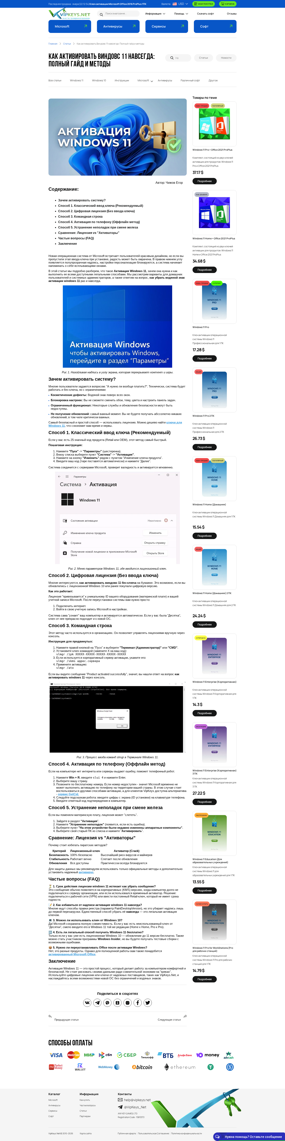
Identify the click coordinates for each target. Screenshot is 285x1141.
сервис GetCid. (68, 794)
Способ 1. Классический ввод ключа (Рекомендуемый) (100, 205)
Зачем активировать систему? (82, 200)
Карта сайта (86, 1133)
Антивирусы (112, 26)
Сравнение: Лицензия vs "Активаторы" (88, 232)
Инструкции (122, 80)
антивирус (86, 872)
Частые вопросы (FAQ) (76, 238)
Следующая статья (169, 1019)
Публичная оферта (127, 1133)
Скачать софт (205, 13)
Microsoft (62, 26)
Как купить (85, 1099)
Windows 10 (99, 80)
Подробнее (205, 181)
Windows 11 (76, 80)
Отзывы (232, 13)
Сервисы (159, 26)
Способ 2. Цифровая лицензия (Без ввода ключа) (96, 211)
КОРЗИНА (230, 4)
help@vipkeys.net (137, 1100)
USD (181, 4)
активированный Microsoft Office (71, 954)
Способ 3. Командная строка (80, 216)
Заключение (67, 243)
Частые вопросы (88, 1105)
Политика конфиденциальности (186, 1133)
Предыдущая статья (66, 1019)
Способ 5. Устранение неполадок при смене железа (98, 227)
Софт (204, 26)
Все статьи (54, 80)
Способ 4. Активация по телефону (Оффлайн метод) (99, 222)
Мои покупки (205, 4)
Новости (226, 57)
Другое (213, 80)
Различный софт (190, 80)
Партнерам (85, 1116)
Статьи (203, 57)
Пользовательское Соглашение (153, 1133)
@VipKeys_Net (135, 1107)
